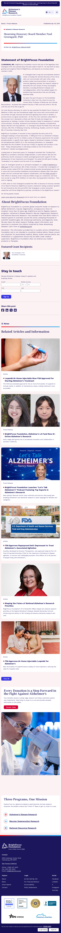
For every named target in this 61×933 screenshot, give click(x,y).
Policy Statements (30, 887)
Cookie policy (47, 926)
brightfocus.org (26, 226)
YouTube (55, 890)
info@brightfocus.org (14, 871)
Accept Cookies (43, 929)
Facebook (55, 879)
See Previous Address (9, 863)
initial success (50, 173)
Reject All (53, 929)
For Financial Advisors (31, 882)
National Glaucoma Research (22, 828)
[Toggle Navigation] (57, 12)
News (4, 882)
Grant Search (6, 884)
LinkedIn (55, 882)
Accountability (29, 884)
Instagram (55, 887)
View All (6, 679)
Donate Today (11, 707)
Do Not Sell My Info (30, 879)
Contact (4, 887)
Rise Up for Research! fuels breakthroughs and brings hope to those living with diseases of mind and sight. (30, 3)
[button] (15, 310)
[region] (30, 928)
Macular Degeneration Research (24, 821)
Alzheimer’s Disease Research (23, 814)
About (4, 879)
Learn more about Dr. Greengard (12, 197)
